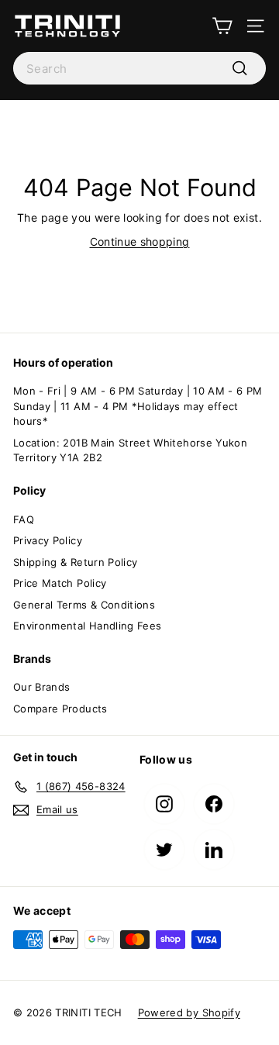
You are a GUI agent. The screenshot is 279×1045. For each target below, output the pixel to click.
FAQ (23, 519)
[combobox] (139, 68)
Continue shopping (140, 241)
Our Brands (42, 687)
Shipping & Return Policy (75, 562)
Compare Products (60, 708)
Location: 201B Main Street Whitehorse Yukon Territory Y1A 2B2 (130, 450)
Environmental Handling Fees (87, 625)
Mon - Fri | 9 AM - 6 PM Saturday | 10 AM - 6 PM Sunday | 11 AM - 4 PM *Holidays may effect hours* (137, 406)
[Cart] (222, 26)
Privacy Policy (47, 540)
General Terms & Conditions (84, 604)
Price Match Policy (59, 583)
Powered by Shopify (189, 1012)
